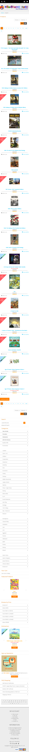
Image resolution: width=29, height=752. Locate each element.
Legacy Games (6, 482)
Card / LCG (5, 453)
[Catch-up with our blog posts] (14, 743)
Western (4, 513)
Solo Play (5, 502)
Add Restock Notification (8, 683)
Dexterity (5, 465)
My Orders (15, 717)
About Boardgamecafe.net (15, 727)
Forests (4, 536)
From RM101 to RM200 (8, 613)
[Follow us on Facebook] (10, 743)
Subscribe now (14, 676)
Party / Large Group (7, 488)
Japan (4, 541)
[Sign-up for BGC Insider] (18, 743)
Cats (4, 527)
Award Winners (6, 561)
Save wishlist (26, 53)
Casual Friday (6, 521)
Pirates (4, 544)
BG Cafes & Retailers (15, 733)
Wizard (4, 550)
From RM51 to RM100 (8, 610)
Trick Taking (5, 508)
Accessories (5, 445)
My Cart (15, 715)
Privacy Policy (15, 734)
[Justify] (25, 23)
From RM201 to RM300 (8, 616)
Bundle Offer (5, 442)
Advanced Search (5, 425)
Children (4, 456)
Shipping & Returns (7, 694)
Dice (4, 467)
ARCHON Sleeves (6, 440)
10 (23, 28)
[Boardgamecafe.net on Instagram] (12, 743)
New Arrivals (5, 431)
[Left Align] (22, 23)
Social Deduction (6, 499)
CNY (4, 530)
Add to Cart (4, 53)
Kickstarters (5, 437)
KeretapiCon (5, 518)
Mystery (4, 485)
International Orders (15, 732)
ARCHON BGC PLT (18, 745)
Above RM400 (6, 622)
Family (4, 473)
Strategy (4, 505)
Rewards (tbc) (15, 718)
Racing (4, 490)
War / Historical (6, 510)
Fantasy (4, 476)
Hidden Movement (7, 479)
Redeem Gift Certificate (8, 689)
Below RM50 (5, 608)
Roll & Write (5, 493)
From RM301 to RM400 (8, 619)
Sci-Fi (4, 496)
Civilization (5, 524)
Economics (5, 470)
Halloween (5, 538)
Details (14, 596)
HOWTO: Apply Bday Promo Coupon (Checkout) (13, 686)
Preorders (5, 434)
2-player (4, 450)
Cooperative (5, 459)
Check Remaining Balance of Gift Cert (11, 691)
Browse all (5, 566)
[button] (3, 589)
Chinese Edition (6, 563)
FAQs (15, 719)
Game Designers (6, 558)
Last (26, 28)
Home (2, 13)
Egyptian (4, 533)
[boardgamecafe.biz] (14, 7)
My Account (15, 714)
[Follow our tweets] (16, 743)
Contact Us (15, 721)
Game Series (5, 555)
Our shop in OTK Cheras (15, 729)
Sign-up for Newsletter (14, 741)
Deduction (5, 462)
